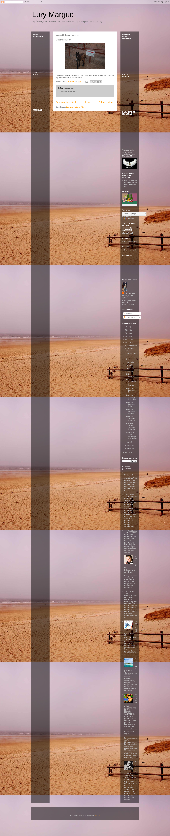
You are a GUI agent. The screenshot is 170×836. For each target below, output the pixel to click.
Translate (130, 219)
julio (128, 365)
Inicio (87, 102)
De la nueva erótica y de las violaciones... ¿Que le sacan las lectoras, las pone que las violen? (130, 500)
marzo (129, 445)
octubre (130, 354)
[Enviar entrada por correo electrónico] (86, 81)
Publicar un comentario (69, 92)
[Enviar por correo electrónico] (91, 81)
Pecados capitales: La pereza (130, 418)
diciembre (130, 345)
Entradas (128, 314)
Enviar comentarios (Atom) (75, 107)
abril (128, 442)
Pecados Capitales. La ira (130, 404)
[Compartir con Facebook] (98, 81)
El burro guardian (130, 375)
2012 (127, 343)
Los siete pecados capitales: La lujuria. (130, 426)
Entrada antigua (106, 102)
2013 (127, 340)
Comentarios (130, 317)
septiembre (131, 357)
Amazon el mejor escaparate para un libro (131, 435)
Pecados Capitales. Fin (130, 390)
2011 (127, 452)
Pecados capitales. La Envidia (131, 397)
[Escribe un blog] (93, 81)
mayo (129, 371)
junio (129, 368)
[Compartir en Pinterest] (100, 81)
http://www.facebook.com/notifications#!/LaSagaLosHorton (130, 183)
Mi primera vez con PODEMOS (131, 531)
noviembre (130, 348)
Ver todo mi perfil (128, 305)
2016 (127, 330)
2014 (127, 336)
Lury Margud (53, 14)
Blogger (97, 815)
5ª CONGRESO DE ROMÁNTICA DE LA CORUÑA (130, 594)
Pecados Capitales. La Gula (130, 411)
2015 (127, 333)
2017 (127, 327)
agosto (129, 362)
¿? (125, 473)
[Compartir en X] (95, 81)
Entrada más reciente (66, 102)
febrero (129, 448)
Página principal (130, 250)
